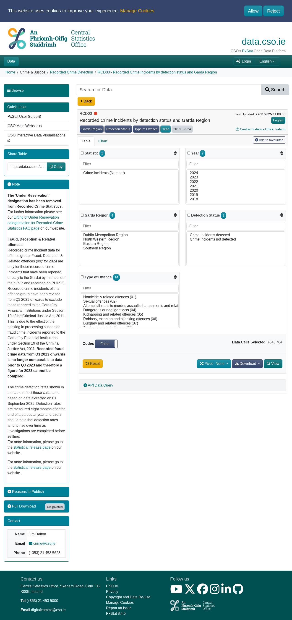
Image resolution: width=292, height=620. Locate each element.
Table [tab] (86, 141)
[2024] (235, 173)
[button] (106, 344)
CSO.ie (112, 586)
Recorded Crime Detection (71, 72)
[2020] (235, 190)
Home (10, 72)
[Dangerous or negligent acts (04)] (129, 310)
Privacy (112, 592)
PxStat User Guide (23, 116)
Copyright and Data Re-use (128, 597)
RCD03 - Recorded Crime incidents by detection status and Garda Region (157, 72)
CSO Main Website (23, 126)
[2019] (235, 195)
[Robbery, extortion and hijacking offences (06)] (129, 319)
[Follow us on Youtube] (177, 592)
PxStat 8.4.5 (116, 613)
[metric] (82, 153)
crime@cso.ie (43, 543)
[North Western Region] (129, 239)
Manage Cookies (137, 10)
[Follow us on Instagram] (215, 592)
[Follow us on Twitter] (190, 592)
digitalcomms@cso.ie (48, 610)
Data (11, 61)
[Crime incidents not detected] (235, 239)
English (265, 61)
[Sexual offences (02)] (129, 301)
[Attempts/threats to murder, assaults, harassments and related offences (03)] (129, 306)
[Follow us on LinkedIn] (227, 592)
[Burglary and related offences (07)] (129, 323)
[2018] (235, 199)
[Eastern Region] (129, 244)
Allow (253, 10)
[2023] (235, 177)
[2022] (235, 182)
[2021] (235, 186)
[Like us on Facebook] (203, 592)
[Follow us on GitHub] (239, 592)
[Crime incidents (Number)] (129, 173)
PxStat (247, 51)
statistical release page (32, 447)
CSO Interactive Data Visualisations (36, 135)
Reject (273, 10)
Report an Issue (119, 608)
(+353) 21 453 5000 (42, 601)
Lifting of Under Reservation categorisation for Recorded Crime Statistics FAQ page (35, 222)
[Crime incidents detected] (235, 235)
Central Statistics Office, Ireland (262, 129)
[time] (188, 153)
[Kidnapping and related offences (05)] (129, 314)
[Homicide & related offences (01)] (129, 297)
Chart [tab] (102, 141)
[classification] (82, 215)
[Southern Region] (129, 248)
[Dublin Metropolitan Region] (129, 235)
